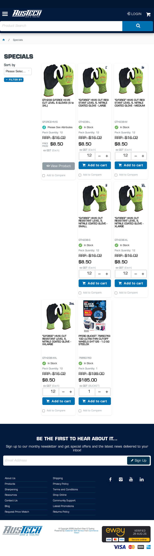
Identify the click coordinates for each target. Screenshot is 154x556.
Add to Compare (56, 175)
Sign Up (140, 460)
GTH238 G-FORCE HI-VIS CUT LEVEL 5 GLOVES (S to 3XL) (58, 103)
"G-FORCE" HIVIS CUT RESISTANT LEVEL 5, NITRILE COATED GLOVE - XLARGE (129, 222)
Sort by (9, 65)
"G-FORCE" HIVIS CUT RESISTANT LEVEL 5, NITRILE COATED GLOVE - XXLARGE (56, 340)
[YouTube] (131, 479)
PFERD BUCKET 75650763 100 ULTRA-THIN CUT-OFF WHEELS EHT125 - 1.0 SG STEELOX (94, 340)
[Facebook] (110, 479)
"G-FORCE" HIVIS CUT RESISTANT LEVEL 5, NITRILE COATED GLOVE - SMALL (93, 222)
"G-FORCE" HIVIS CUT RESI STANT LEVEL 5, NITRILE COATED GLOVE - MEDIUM (130, 103)
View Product (61, 166)
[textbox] (61, 26)
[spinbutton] (88, 156)
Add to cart (97, 165)
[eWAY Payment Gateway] (126, 542)
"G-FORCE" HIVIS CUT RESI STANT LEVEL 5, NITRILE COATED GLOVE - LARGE (94, 103)
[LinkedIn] (141, 479)
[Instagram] (121, 479)
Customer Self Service (74, 531)
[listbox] (18, 71)
